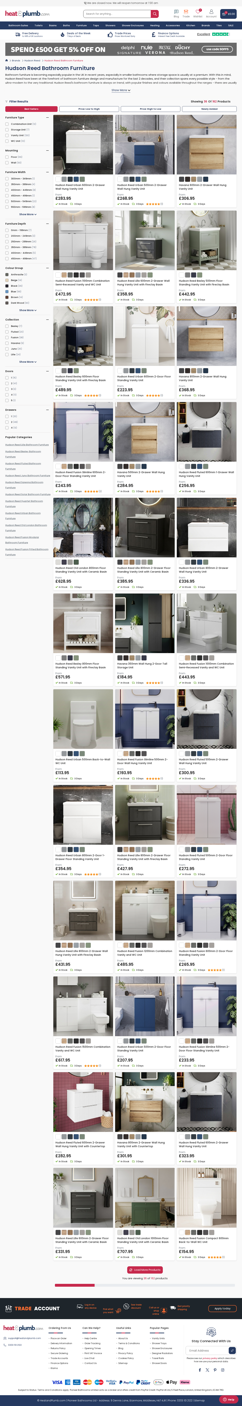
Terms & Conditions (129, 1343)
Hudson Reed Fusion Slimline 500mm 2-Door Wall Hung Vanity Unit (142, 761)
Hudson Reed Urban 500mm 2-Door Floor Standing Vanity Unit (144, 1048)
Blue (13, 291)
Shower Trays (159, 1343)
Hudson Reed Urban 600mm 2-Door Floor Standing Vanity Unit (144, 378)
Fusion (14, 337)
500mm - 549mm (21, 201)
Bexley (14, 326)
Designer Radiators (162, 1353)
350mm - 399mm (21, 184)
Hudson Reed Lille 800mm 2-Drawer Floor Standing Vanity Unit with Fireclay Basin (144, 857)
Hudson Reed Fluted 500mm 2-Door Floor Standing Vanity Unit (206, 857)
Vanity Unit (17, 135)
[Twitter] (207, 1370)
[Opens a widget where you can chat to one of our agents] (228, 1399)
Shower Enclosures (162, 1348)
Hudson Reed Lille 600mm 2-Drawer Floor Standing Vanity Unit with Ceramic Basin (82, 1240)
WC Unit (15, 141)
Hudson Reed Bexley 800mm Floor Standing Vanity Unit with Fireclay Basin (80, 665)
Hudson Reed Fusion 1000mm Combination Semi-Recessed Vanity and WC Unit (206, 665)
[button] (211, 13)
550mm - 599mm (21, 207)
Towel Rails (158, 1358)
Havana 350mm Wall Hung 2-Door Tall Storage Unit (142, 665)
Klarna (54, 1368)
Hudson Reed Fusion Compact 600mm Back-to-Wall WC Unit (204, 1240)
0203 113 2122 (15, 1344)
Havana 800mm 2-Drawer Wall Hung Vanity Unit (202, 378)
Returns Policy (58, 1348)
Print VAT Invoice (93, 1353)
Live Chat (89, 1358)
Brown (14, 297)
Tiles (219, 25)
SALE (230, 25)
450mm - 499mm (21, 195)
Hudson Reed (32, 60)
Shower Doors (159, 1363)
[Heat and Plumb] (27, 14)
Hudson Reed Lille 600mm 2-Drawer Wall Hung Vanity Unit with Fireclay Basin (143, 282)
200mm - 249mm (21, 236)
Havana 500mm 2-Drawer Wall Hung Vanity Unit (141, 474)
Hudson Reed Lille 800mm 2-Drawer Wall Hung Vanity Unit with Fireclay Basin (81, 953)
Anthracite (17, 274)
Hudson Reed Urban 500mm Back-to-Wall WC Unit (82, 761)
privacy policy (209, 1358)
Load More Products (147, 1270)
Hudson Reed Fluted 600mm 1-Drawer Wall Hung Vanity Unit (206, 474)
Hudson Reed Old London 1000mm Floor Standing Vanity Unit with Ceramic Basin (143, 1240)
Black (14, 286)
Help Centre (91, 1338)
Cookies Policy (126, 1358)
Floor (14, 157)
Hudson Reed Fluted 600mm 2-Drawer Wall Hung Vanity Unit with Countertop (80, 1144)
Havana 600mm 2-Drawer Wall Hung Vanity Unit (202, 187)
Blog (120, 1348)
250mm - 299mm (21, 241)
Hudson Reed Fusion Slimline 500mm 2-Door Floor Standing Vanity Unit (204, 1048)
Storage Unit (18, 129)
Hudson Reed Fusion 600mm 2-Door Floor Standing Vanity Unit (206, 953)
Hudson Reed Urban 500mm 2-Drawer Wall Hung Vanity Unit (142, 187)
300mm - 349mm (21, 178)
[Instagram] (222, 1370)
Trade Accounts (59, 1358)
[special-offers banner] (121, 49)
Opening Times (93, 1348)
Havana (15, 343)
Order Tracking (92, 1343)
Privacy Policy (125, 1353)
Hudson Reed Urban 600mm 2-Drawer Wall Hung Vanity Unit (80, 187)
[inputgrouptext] (155, 14)
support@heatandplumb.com (24, 1338)
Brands (206, 25)
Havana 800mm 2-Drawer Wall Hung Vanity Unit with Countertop (141, 1144)
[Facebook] (199, 1370)
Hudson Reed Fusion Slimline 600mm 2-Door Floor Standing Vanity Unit (80, 474)
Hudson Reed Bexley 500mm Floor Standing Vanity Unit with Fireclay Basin (204, 282)
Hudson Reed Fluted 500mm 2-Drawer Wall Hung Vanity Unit (203, 761)
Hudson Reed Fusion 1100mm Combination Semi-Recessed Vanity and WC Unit (82, 282)
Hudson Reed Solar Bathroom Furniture (27, 494)
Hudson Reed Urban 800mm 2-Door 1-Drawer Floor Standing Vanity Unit (80, 857)
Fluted (14, 331)
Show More (26, 214)
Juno (14, 348)
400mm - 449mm (21, 190)
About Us (123, 1338)
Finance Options (59, 1363)
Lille (13, 354)
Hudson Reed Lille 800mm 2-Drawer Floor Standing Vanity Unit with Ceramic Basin (144, 569)
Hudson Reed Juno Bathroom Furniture (27, 475)
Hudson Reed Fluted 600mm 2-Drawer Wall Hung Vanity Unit (203, 1144)
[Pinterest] (215, 1370)
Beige (14, 280)
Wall (13, 162)
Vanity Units (158, 1338)
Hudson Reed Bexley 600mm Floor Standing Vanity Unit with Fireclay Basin (80, 378)
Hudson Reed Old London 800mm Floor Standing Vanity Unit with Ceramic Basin (81, 569)
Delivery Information (61, 1343)
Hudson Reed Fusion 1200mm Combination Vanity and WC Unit (144, 953)
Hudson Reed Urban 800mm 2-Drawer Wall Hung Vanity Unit (203, 569)
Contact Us (91, 1363)
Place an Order (58, 1338)
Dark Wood (17, 303)
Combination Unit (21, 124)
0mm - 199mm (19, 230)
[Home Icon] (6, 60)
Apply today (222, 1308)
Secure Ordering (59, 1353)
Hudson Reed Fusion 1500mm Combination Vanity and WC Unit (82, 1048)
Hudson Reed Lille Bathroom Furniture (27, 444)
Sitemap (123, 1363)
